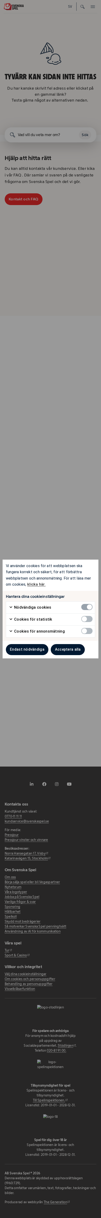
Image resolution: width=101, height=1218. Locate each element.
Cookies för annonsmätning (39, 631)
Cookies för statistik (32, 619)
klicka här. (36, 584)
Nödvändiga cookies (32, 607)
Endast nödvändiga (27, 649)
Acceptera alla (68, 649)
